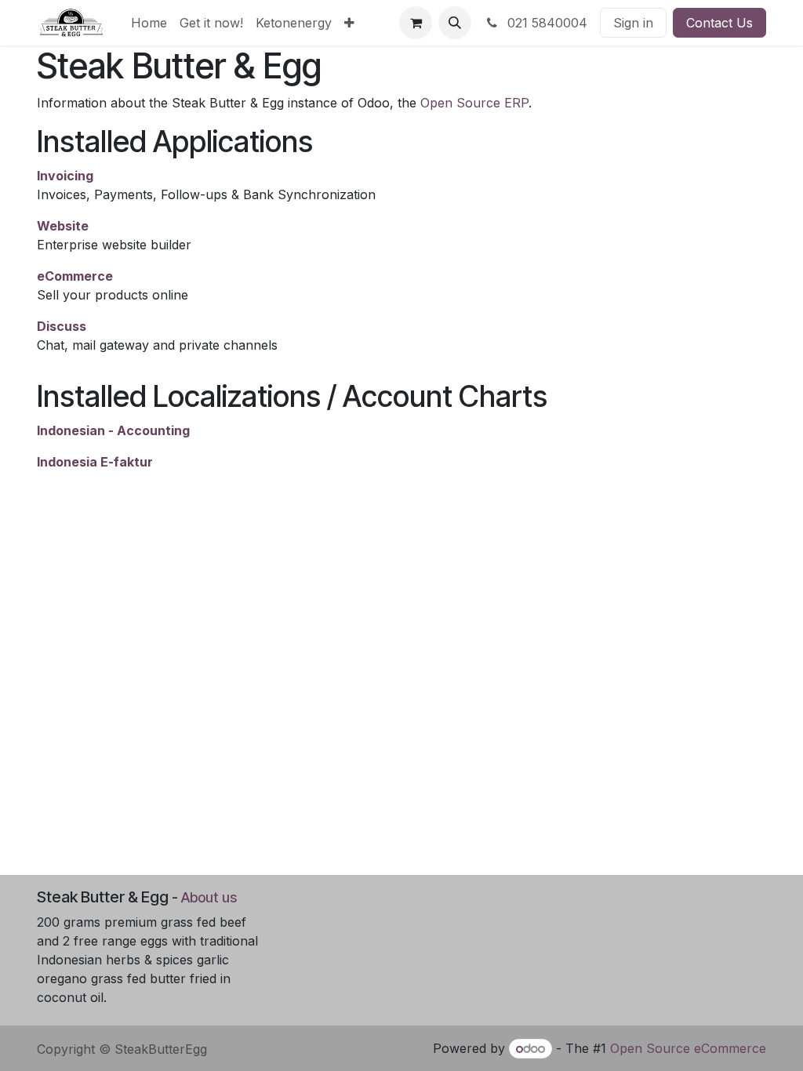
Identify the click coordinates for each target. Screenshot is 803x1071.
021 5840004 (545, 23)
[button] (454, 22)
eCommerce (75, 276)
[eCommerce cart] (415, 22)
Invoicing (65, 175)
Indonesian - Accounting (113, 430)
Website (63, 226)
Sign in (633, 23)
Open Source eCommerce (688, 1048)
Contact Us (719, 23)
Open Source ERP (474, 103)
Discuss (61, 326)
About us (209, 897)
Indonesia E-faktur (95, 462)
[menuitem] (149, 22)
